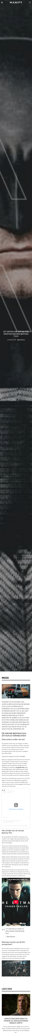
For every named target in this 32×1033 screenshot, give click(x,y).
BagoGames (17, 978)
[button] (2, 2)
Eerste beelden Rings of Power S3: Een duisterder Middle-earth (16, 1020)
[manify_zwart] (16, 2)
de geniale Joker (20, 767)
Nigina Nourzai (21, 340)
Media (5, 678)
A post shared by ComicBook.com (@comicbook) (16, 825)
